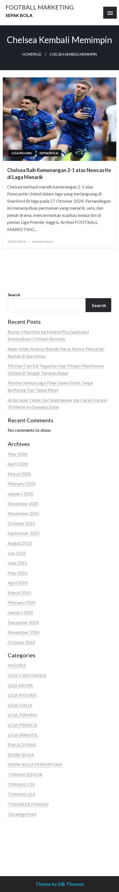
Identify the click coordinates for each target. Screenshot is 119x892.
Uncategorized (22, 814)
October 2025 (21, 523)
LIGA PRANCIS (22, 724)
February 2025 (22, 602)
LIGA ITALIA (20, 705)
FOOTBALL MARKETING (40, 7)
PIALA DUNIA (22, 744)
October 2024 (21, 642)
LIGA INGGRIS (22, 153)
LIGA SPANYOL (23, 734)
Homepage (32, 54)
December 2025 (23, 503)
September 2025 (24, 533)
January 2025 (20, 612)
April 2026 (18, 463)
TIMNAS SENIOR (25, 774)
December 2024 (23, 622)
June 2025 (17, 562)
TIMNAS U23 (21, 794)
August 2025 (20, 543)
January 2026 (20, 493)
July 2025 (17, 553)
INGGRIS (17, 665)
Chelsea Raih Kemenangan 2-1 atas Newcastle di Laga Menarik (59, 173)
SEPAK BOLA (49, 153)
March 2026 (19, 473)
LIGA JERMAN (22, 714)
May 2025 (17, 572)
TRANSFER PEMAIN (28, 804)
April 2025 (18, 582)
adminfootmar (42, 241)
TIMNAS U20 (21, 784)
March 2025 (19, 592)
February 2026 (22, 483)
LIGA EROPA (20, 685)
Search (14, 294)
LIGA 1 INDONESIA (27, 675)
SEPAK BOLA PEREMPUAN (35, 764)
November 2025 (23, 513)
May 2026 (17, 454)
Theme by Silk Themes (59, 884)
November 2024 (23, 632)
